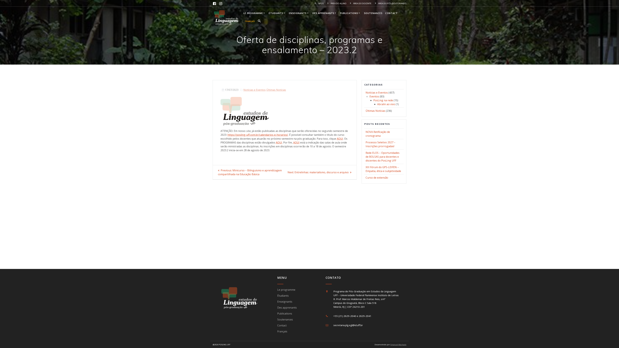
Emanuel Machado (398, 344)
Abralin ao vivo (386, 104)
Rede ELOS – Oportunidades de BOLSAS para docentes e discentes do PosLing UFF (382, 156)
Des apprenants (323, 13)
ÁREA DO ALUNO (338, 3)
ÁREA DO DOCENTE (362, 3)
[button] (259, 21)
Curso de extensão (377, 177)
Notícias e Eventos (254, 90)
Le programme (253, 13)
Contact (391, 13)
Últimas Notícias (276, 90)
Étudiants (276, 13)
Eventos (374, 96)
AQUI (340, 138)
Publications (349, 13)
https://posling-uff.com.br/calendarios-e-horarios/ (257, 135)
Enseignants (297, 13)
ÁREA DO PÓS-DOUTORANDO (392, 3)
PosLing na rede (383, 100)
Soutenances (373, 13)
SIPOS (320, 3)
